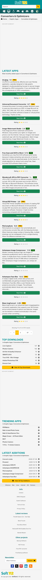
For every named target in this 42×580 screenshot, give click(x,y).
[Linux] (13, 11)
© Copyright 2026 (6, 576)
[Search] (38, 6)
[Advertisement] (21, 46)
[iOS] (23, 11)
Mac (13, 485)
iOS (28, 485)
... (23, 332)
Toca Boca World (21, 524)
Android (23, 485)
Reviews (32, 485)
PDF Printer (21, 544)
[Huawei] (27, 11)
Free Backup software (22, 552)
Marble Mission (21, 532)
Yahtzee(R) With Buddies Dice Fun (21, 528)
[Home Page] (21, 4)
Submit (31, 560)
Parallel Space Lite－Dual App (21, 516)
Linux (17, 485)
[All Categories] (32, 11)
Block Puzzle (21, 520)
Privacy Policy (21, 508)
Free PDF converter (21, 548)
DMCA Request (21, 496)
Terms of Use (21, 504)
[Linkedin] (26, 567)
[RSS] (30, 567)
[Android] (18, 11)
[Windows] (4, 11)
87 (28, 332)
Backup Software (21, 540)
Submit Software (21, 500)
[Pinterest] (21, 567)
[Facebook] (12, 567)
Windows (8, 485)
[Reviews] (37, 11)
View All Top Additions (22, 481)
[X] (16, 567)
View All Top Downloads (21, 367)
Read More (20, 94)
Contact (21, 492)
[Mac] (9, 11)
